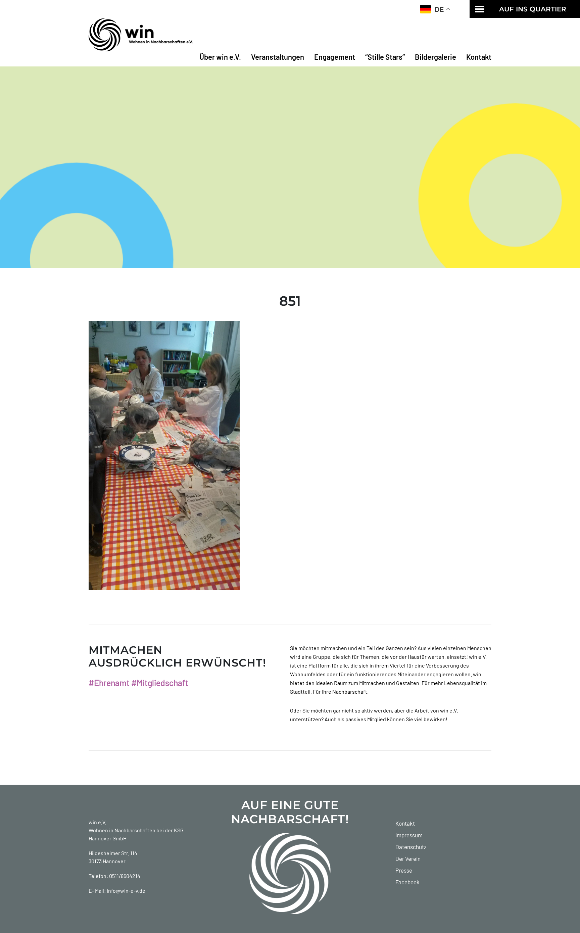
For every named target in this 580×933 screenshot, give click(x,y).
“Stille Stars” (385, 56)
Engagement (334, 56)
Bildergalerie (435, 56)
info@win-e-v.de (126, 890)
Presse (403, 870)
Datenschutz (411, 846)
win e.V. (97, 822)
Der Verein (408, 858)
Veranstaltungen (277, 56)
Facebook (407, 882)
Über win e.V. (220, 56)
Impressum (409, 835)
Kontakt (478, 56)
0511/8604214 (124, 876)
